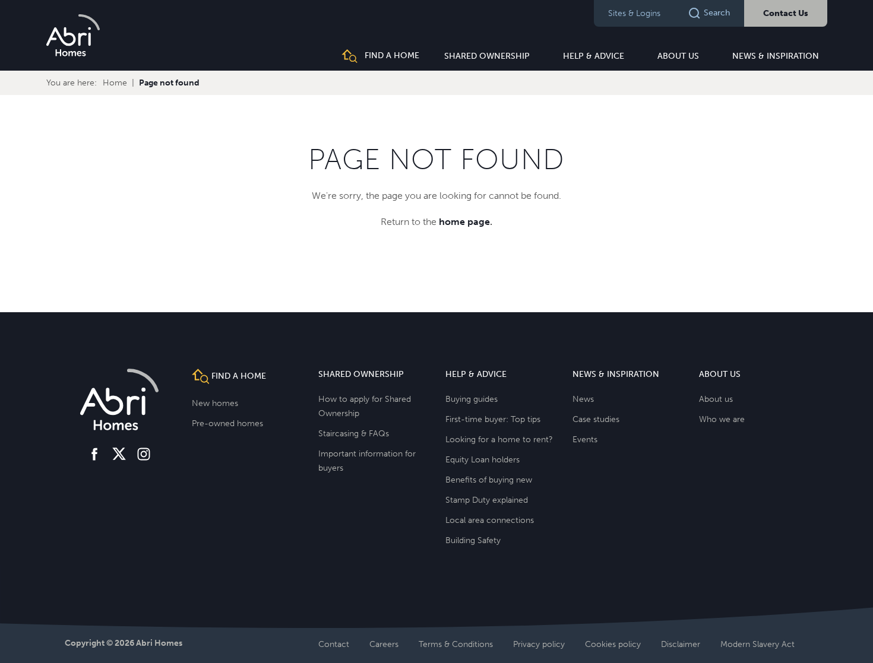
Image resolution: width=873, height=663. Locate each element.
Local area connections (489, 520)
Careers (383, 644)
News (583, 399)
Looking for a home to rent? (499, 439)
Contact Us (785, 13)
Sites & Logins (634, 13)
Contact (333, 644)
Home (115, 83)
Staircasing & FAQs (353, 434)
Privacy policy (539, 644)
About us (678, 56)
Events (584, 439)
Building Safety (473, 540)
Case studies (595, 419)
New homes (215, 403)
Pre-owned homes (227, 423)
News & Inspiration (775, 56)
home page (464, 221)
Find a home (390, 55)
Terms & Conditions (456, 644)
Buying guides (471, 399)
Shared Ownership (487, 56)
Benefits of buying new (488, 480)
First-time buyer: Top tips (492, 419)
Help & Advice (593, 56)
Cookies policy (613, 644)
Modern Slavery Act (757, 644)
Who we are (722, 419)
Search (717, 13)
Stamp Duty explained (486, 500)
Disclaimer (680, 644)
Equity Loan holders (482, 460)
